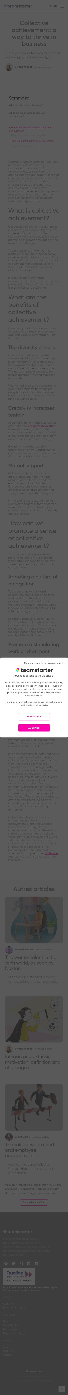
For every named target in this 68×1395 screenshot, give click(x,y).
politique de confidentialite (34, 705)
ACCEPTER (34, 728)
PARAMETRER (34, 716)
